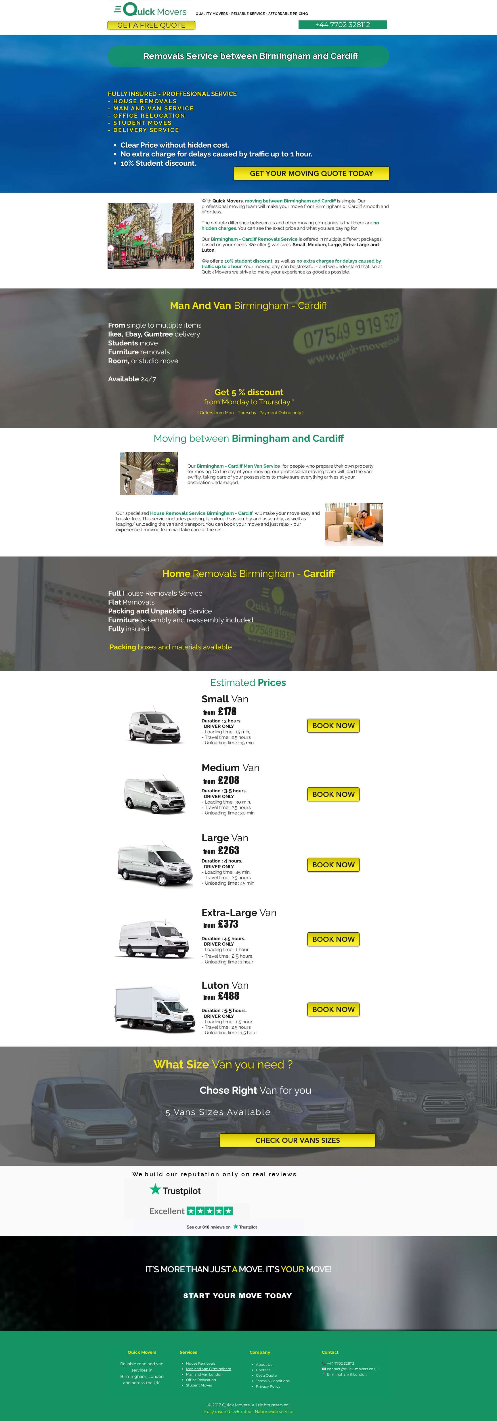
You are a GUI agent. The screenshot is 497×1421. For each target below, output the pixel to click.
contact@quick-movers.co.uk (353, 1369)
